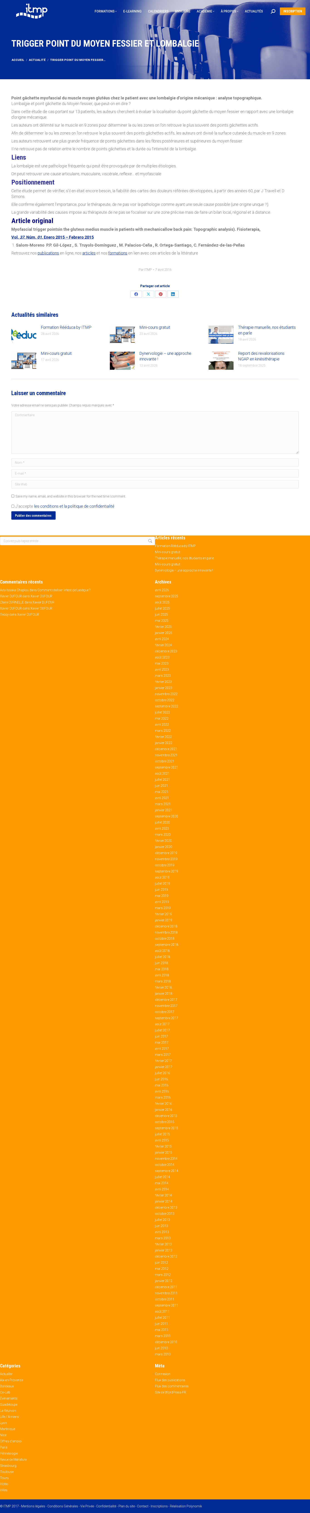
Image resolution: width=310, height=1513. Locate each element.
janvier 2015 (163, 1152)
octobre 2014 (164, 1165)
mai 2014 (161, 1183)
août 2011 (162, 1311)
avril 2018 (162, 975)
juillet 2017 (162, 1030)
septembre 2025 (166, 596)
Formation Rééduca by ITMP (66, 327)
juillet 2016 (162, 1073)
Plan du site (126, 1506)
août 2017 (162, 1024)
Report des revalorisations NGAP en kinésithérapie (261, 356)
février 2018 (163, 987)
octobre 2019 (164, 865)
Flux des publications (170, 1380)
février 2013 (163, 1244)
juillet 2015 (162, 1134)
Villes (3, 1490)
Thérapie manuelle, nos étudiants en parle (267, 330)
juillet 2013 (162, 1220)
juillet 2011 (162, 1317)
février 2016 (163, 1103)
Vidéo (4, 1484)
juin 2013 (161, 1226)
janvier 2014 (163, 1201)
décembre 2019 (166, 853)
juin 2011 (161, 1324)
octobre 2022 (164, 700)
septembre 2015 (166, 1128)
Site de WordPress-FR (170, 1392)
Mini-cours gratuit (154, 327)
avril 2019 (162, 902)
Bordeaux (7, 1386)
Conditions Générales (62, 1506)
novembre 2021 (166, 755)
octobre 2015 (164, 1122)
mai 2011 (161, 1330)
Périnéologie (9, 1453)
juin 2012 (161, 1262)
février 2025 (163, 627)
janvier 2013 (163, 1250)
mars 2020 (163, 834)
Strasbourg (8, 1465)
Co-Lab (5, 1392)
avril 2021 (162, 798)
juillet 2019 (162, 883)
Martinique (7, 1429)
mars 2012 (163, 1275)
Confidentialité (106, 1506)
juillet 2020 (162, 822)
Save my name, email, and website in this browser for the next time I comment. (70, 496)
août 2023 (162, 657)
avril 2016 (162, 1091)
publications (48, 253)
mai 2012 (161, 1268)
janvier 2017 (163, 1067)
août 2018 (162, 951)
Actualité (6, 1374)
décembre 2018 (166, 926)
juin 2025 (161, 614)
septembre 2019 (166, 871)
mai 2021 (161, 792)
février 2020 (163, 841)
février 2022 (163, 737)
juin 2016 (161, 1079)
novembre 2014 (166, 1158)
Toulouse (7, 1472)
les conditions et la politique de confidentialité (74, 506)
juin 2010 (161, 1348)
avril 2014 (162, 1189)
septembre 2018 (166, 944)
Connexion (162, 1374)
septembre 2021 (166, 767)
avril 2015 (162, 1140)
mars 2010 (163, 1354)
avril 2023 (162, 669)
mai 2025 (161, 620)
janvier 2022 (163, 743)
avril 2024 (162, 639)
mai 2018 (161, 969)
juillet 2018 (162, 957)
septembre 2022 (166, 706)
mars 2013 (163, 1238)
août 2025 (162, 602)
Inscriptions (159, 1506)
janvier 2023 (163, 688)
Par (145, 269)
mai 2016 (161, 1085)
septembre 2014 (166, 1171)
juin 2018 (161, 963)
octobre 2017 (164, 1012)
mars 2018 (163, 981)
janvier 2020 (163, 847)
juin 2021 (161, 786)
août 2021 (162, 773)
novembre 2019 (166, 859)
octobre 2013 (164, 1213)
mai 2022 (161, 718)
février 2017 (163, 1061)
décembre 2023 (166, 651)
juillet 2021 (162, 779)
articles (89, 253)
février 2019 (163, 914)
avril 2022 (162, 724)
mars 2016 (163, 1097)
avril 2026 (162, 590)
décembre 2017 (166, 999)
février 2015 (163, 1146)
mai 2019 (161, 896)
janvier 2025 (163, 633)
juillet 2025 (162, 608)
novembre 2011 (166, 1293)
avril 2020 (162, 828)
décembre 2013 (166, 1207)
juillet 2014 (162, 1177)
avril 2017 (162, 1048)
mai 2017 (161, 1042)
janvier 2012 (163, 1281)
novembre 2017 (166, 1006)
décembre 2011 (166, 1287)
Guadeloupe (8, 1404)
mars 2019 (163, 908)
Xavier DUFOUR (11, 596)
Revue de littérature (13, 1459)
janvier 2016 (163, 1110)
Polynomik (194, 1506)
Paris (3, 1447)
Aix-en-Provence (11, 1380)
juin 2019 (161, 889)
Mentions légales (33, 1506)
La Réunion (8, 1410)
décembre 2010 (166, 1342)
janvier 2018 (163, 993)
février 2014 (163, 1195)
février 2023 (163, 682)
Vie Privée (87, 1506)
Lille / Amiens (9, 1417)
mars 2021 (163, 804)
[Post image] (23, 335)
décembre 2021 (166, 749)
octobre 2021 (164, 761)
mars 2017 (163, 1055)
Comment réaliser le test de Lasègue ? (64, 590)
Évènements (8, 1398)
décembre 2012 (166, 1256)
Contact (142, 1506)
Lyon (3, 1423)
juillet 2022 (162, 712)
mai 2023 (161, 663)
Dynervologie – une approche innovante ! (165, 356)
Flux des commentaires (172, 1386)
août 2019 (162, 877)
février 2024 (163, 645)
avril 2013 (162, 1232)
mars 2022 (163, 730)
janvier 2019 (163, 920)
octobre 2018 (164, 938)
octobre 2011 (164, 1299)
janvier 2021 (163, 810)
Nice (3, 1435)
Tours (4, 1478)
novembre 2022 (166, 694)
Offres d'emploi (11, 1441)
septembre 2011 (166, 1305)
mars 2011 (163, 1336)
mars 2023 (163, 675)
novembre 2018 (166, 932)
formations (117, 253)
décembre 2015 (166, 1116)
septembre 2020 (166, 816)
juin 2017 (161, 1036)
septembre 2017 (166, 1018)
